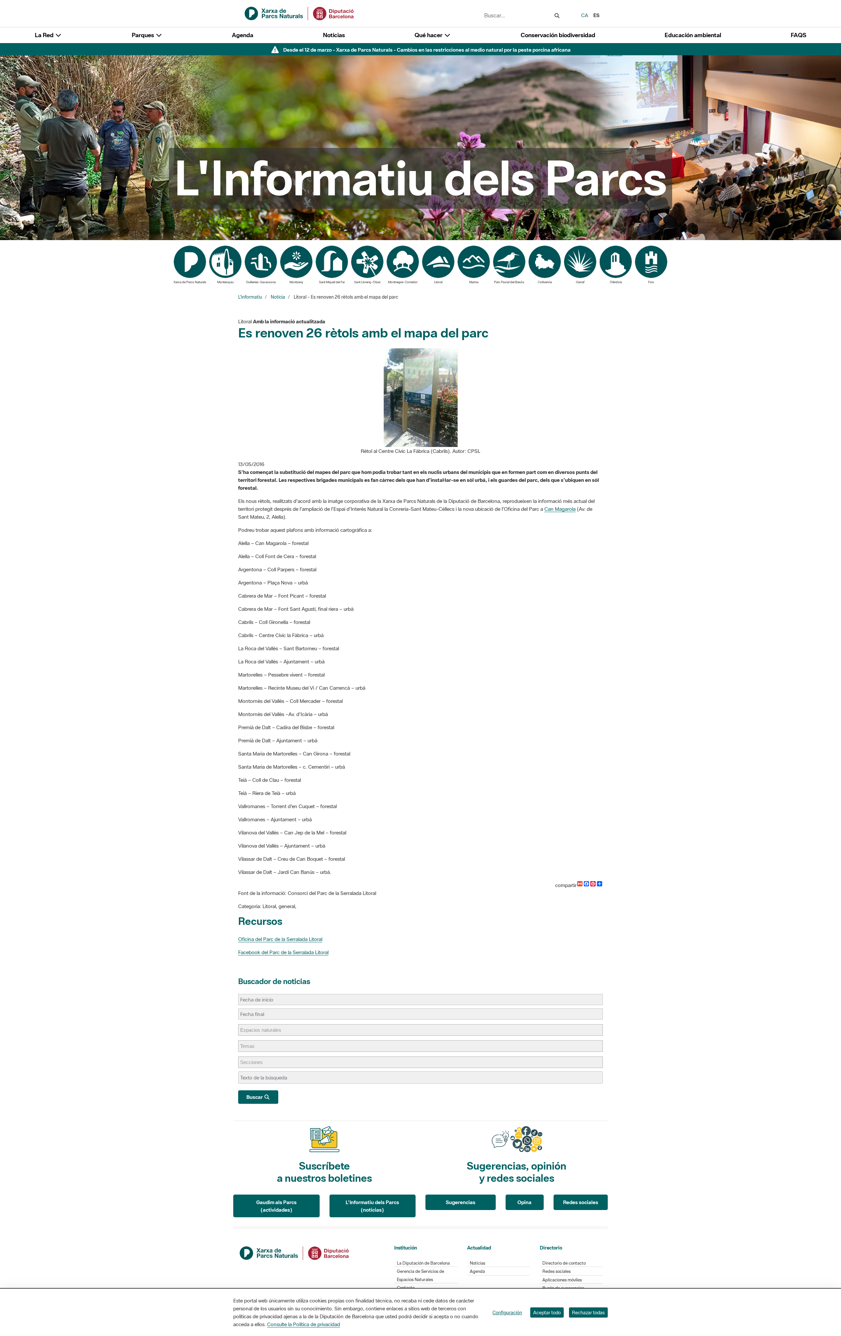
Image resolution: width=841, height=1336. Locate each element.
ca (584, 15)
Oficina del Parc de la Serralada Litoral (280, 939)
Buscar (255, 1097)
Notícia (278, 297)
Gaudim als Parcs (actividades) (276, 1206)
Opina (524, 1202)
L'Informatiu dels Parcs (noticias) (372, 1206)
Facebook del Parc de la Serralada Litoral (283, 952)
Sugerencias (460, 1202)
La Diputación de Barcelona (423, 1263)
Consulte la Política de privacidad (303, 1324)
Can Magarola (560, 509)
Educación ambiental (693, 35)
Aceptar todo (547, 1312)
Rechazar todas (588, 1312)
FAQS (798, 35)
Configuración (507, 1312)
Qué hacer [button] (429, 35)
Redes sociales (580, 1202)
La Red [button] (45, 35)
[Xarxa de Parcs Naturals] (299, 13)
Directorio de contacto (564, 1263)
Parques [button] (143, 35)
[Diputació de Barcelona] (294, 1252)
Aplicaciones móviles (562, 1280)
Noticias (334, 35)
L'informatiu (250, 297)
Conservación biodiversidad (558, 35)
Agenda (242, 35)
